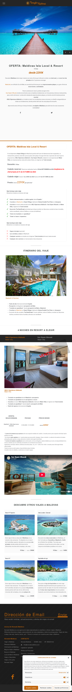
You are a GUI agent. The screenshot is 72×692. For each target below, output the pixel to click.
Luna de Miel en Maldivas (11, 654)
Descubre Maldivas (9, 644)
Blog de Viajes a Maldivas (11, 649)
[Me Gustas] (12, 676)
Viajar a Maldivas (9, 642)
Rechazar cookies (46, 688)
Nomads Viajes (8, 662)
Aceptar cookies (31, 688)
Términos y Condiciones (28, 653)
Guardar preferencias (61, 688)
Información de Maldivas (11, 647)
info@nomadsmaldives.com (31, 645)
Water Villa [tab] (15, 338)
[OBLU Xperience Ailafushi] (36, 346)
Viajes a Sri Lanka (9, 660)
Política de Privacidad (27, 650)
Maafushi (8, 84)
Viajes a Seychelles (10, 657)
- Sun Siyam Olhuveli (11, 93)
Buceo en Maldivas (9, 652)
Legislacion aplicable (27, 648)
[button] (68, 658)
